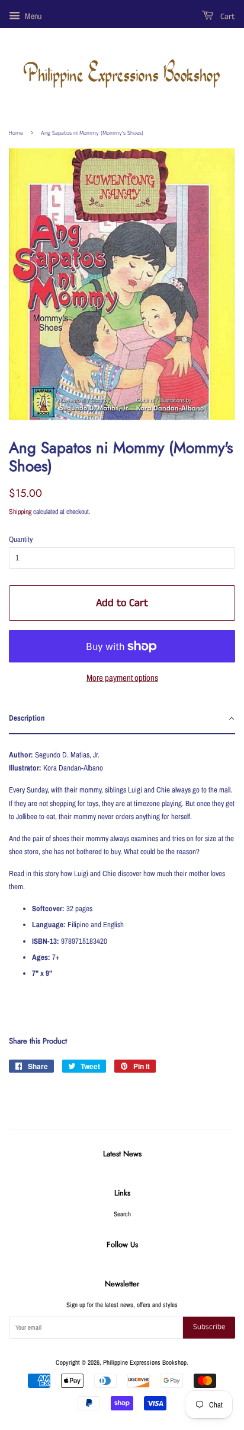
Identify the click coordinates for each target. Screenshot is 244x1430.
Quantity (21, 539)
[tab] (122, 718)
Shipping (20, 511)
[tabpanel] (122, 875)
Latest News (122, 1153)
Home (16, 133)
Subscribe (209, 1327)
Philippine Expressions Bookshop (145, 1362)
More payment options (122, 677)
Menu (32, 16)
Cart (226, 17)
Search (122, 1214)
